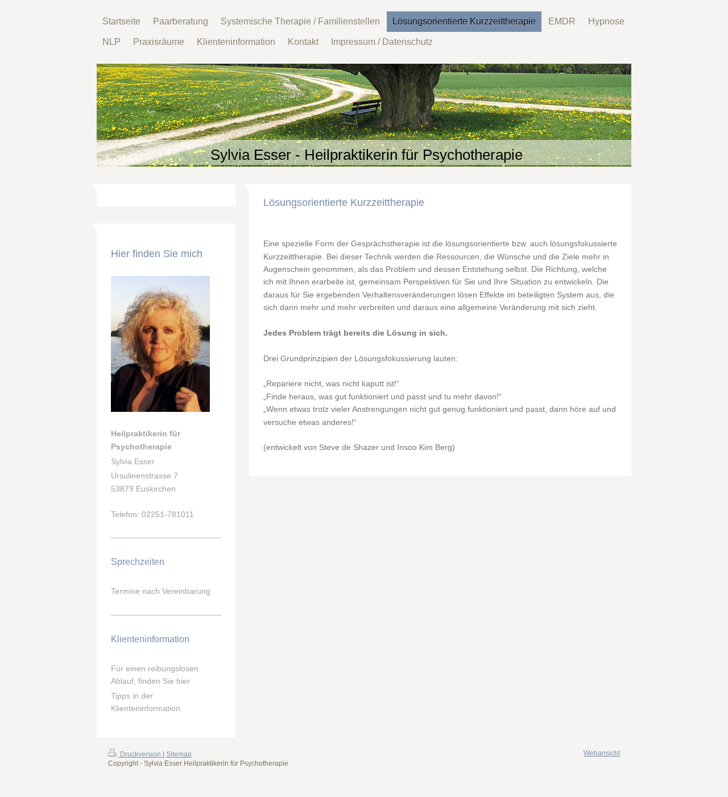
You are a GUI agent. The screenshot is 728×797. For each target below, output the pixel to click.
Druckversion (140, 754)
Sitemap (179, 754)
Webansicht (602, 753)
